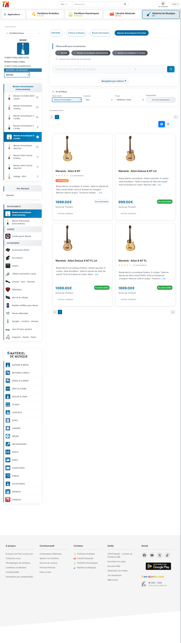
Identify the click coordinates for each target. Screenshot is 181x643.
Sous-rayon (57, 96)
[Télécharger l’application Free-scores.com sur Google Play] (158, 566)
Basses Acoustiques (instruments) (23, 88)
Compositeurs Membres (51, 554)
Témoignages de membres (18, 563)
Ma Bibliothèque (17, 33)
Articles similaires (65, 213)
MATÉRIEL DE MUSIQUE (17, 70)
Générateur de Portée (117, 570)
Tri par (117, 96)
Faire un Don (45, 572)
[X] (160, 555)
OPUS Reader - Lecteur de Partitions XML (119, 555)
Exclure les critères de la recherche (75, 59)
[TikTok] (167, 555)
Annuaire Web (113, 566)
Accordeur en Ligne (116, 561)
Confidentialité (12, 572)
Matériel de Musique (86, 567)
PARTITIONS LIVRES (15, 62)
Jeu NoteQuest (114, 575)
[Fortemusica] (143, 584)
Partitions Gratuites (86, 554)
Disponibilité (151, 95)
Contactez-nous (13, 558)
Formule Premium (47, 567)
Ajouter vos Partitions (49, 558)
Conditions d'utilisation (16, 567)
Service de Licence (48, 563)
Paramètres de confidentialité (19, 576)
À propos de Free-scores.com (19, 554)
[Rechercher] (125, 4)
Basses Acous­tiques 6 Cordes (131, 53)
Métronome (112, 580)
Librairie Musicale (85, 558)
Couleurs (87, 96)
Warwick (10, 195)
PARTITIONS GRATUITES (17, 57)
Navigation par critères (113, 81)
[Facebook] (144, 555)
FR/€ (174, 4)
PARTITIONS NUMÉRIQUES (18, 66)
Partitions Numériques (87, 563)
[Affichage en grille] (161, 124)
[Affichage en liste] (168, 124)
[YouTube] (152, 555)
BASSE (64, 53)
